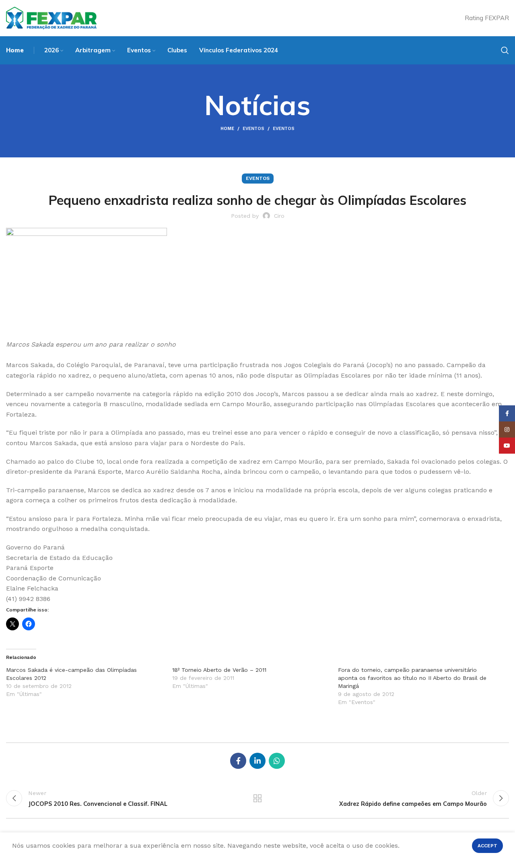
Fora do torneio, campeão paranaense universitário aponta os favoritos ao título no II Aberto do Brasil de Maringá (412, 678)
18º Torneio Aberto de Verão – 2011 (219, 670)
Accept (487, 846)
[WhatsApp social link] (277, 761)
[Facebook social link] (238, 761)
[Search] (505, 50)
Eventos (253, 128)
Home (227, 128)
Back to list (258, 798)
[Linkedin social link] (257, 761)
